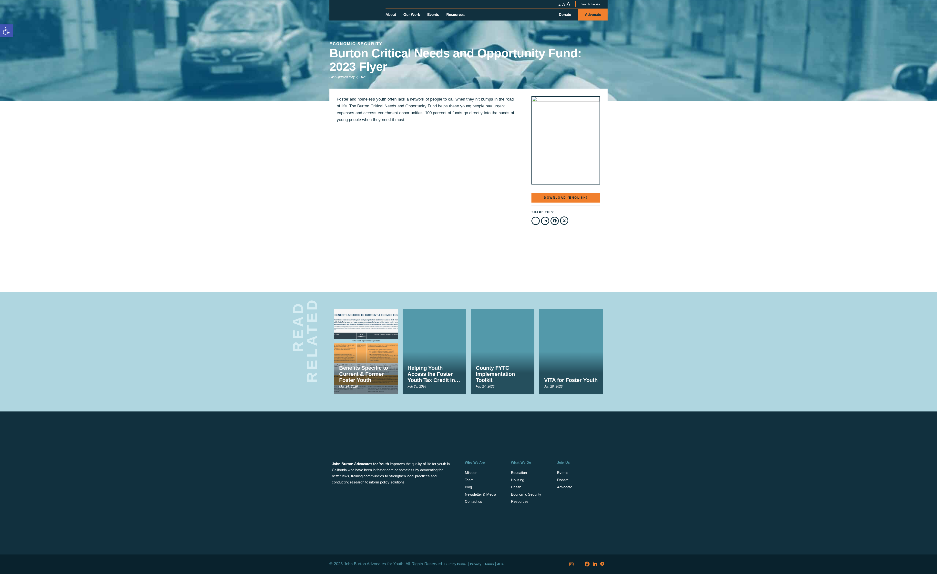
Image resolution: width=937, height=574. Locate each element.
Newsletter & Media (480, 494)
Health (516, 487)
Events (562, 473)
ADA (500, 564)
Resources (520, 501)
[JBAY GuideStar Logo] (602, 564)
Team (469, 480)
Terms (490, 564)
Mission (471, 473)
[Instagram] (571, 564)
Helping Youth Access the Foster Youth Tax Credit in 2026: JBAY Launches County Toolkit (431, 374)
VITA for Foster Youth (571, 380)
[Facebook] (587, 564)
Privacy (475, 564)
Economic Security (526, 494)
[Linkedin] (594, 564)
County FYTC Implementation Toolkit (495, 374)
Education (519, 473)
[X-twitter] (579, 564)
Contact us (473, 501)
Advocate (564, 487)
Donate (563, 480)
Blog (468, 487)
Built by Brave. (455, 564)
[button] (535, 221)
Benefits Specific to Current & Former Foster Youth (363, 374)
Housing (517, 480)
